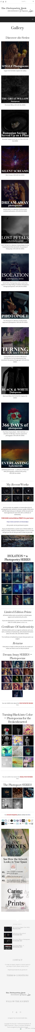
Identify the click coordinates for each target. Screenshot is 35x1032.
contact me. (24, 622)
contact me (28, 530)
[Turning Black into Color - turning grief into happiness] (17, 751)
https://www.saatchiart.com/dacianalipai (17, 521)
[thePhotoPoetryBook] (17, 10)
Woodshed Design (23, 1027)
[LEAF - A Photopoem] (17, 762)
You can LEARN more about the (17, 777)
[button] (32, 19)
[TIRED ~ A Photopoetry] (28, 751)
